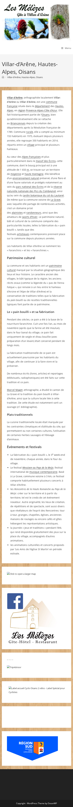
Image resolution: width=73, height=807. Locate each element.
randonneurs (33, 212)
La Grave (55, 199)
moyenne (16, 174)
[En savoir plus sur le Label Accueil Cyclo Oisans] (38, 690)
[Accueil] (3, 77)
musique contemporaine (43, 471)
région (21, 110)
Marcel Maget (15, 389)
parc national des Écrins (30, 186)
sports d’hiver (30, 216)
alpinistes (17, 212)
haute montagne (34, 174)
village (30, 144)
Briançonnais (18, 123)
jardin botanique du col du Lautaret (43, 195)
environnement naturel (26, 178)
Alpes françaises (31, 156)
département (42, 106)
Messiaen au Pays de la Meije (37, 467)
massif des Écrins (46, 161)
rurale (29, 131)
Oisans (46, 114)
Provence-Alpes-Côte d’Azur (41, 110)
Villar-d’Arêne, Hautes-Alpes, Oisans (25, 77)
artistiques (23, 234)
